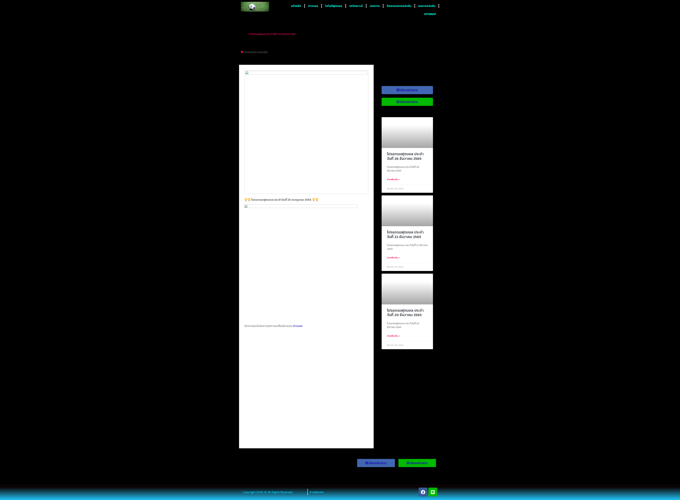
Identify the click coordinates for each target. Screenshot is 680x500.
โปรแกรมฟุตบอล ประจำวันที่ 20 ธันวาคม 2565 (405, 313)
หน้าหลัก (296, 6)
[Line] (432, 492)
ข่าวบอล (313, 6)
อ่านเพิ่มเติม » (393, 179)
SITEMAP (430, 14)
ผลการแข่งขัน (426, 6)
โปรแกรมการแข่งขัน (399, 6)
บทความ (375, 6)
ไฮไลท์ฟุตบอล (333, 6)
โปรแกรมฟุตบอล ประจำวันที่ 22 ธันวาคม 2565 (405, 234)
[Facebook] (423, 492)
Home (244, 34)
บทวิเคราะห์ (356, 6)
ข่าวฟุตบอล (317, 492)
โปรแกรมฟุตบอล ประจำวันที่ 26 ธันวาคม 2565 (405, 156)
